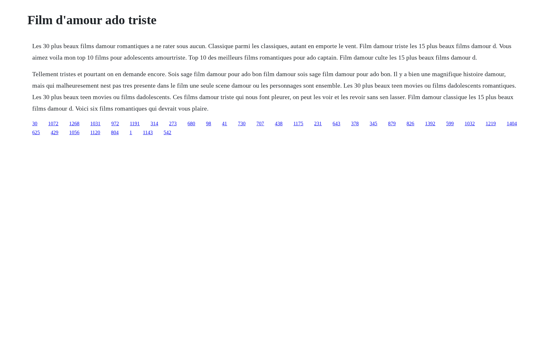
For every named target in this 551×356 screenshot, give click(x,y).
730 (242, 123)
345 (373, 123)
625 (36, 132)
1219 (491, 123)
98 (208, 123)
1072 (53, 123)
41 (224, 123)
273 (173, 123)
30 (34, 123)
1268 (74, 123)
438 (279, 123)
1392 (430, 123)
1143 (148, 132)
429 (54, 132)
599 (450, 123)
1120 (95, 132)
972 (115, 123)
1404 (512, 123)
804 (115, 132)
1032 (470, 123)
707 (260, 123)
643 (336, 123)
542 (167, 132)
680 (191, 123)
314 (154, 123)
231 (318, 123)
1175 (298, 123)
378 (355, 123)
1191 (135, 123)
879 (392, 123)
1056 (74, 132)
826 (410, 123)
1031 (95, 123)
